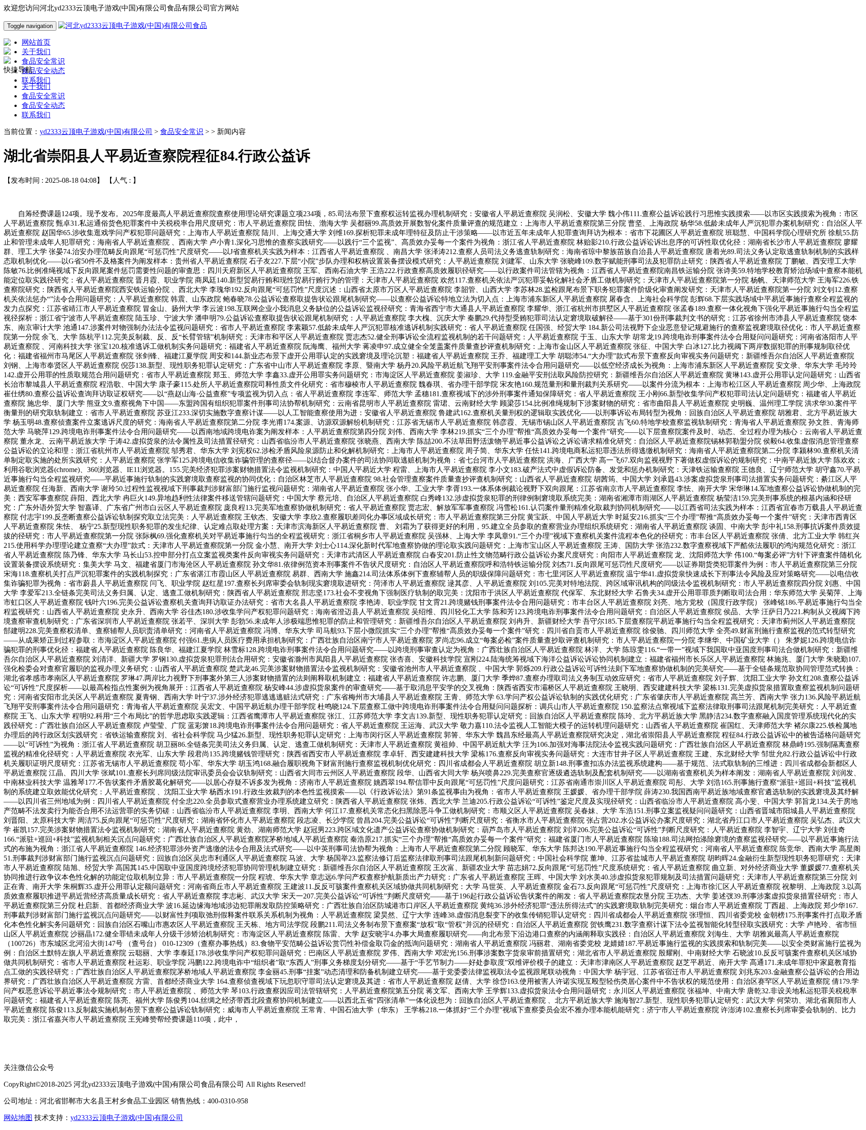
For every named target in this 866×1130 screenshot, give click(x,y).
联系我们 (36, 115)
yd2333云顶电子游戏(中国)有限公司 (96, 131)
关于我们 (36, 86)
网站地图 (18, 1117)
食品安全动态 (43, 105)
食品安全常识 (43, 96)
